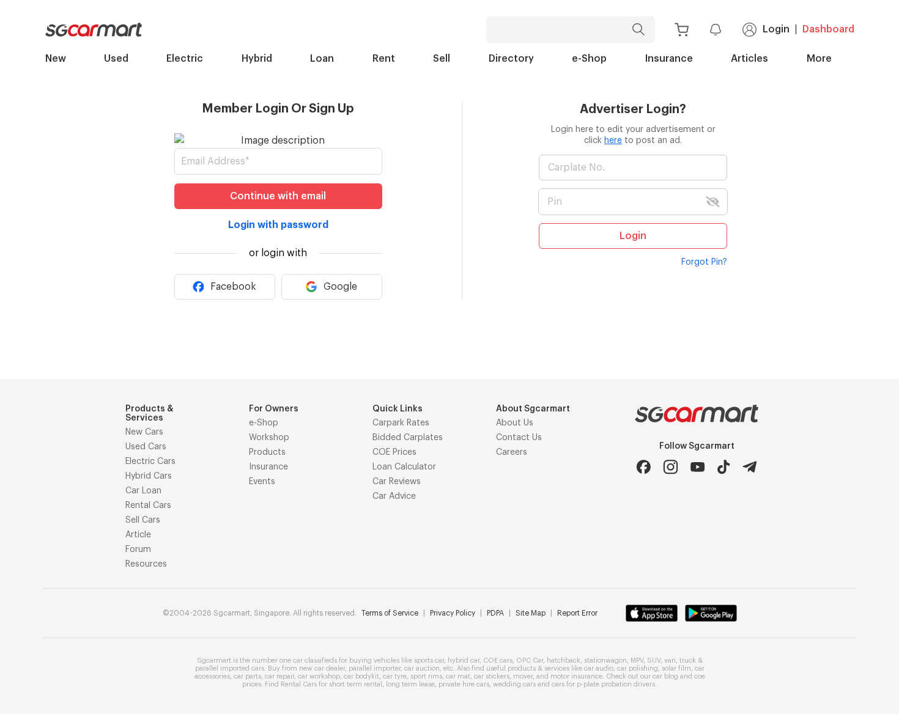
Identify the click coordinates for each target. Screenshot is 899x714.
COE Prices (394, 452)
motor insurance (576, 676)
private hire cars (463, 684)
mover (523, 676)
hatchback (563, 660)
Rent (383, 59)
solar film (676, 668)
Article (138, 535)
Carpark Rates (400, 423)
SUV (653, 660)
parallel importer (375, 668)
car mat (458, 676)
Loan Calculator (404, 467)
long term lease (410, 684)
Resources (146, 564)
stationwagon (605, 660)
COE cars (497, 660)
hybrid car (463, 660)
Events (262, 481)
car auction (422, 668)
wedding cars (514, 684)
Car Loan (143, 491)
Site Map (531, 613)
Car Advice (394, 496)
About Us (514, 423)
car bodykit (361, 676)
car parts (247, 676)
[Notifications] (715, 29)
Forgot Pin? (704, 262)
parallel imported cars (229, 668)
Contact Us (519, 437)
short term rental (355, 684)
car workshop (319, 676)
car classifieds (315, 660)
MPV (637, 660)
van (670, 660)
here (613, 140)
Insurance (669, 59)
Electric (184, 59)
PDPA (495, 613)
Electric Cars (150, 461)
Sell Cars (142, 520)
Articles (749, 59)
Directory (511, 59)
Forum (138, 549)
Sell (441, 59)
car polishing (637, 668)
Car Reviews (396, 481)
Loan (322, 59)
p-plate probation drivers (616, 684)
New (55, 59)
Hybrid (257, 59)
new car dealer (322, 668)
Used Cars (145, 447)
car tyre (395, 676)
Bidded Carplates (407, 437)
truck (687, 660)
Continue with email (278, 196)
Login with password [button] (278, 225)
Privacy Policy (452, 613)
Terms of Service (389, 613)
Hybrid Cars (148, 476)
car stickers (491, 676)
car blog (665, 676)
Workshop (269, 437)
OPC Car (529, 660)
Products (267, 452)
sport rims (426, 676)
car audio (598, 668)
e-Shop (589, 59)
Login (776, 29)
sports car (429, 660)
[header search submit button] (641, 30)
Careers (511, 452)
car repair (279, 676)
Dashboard (828, 29)
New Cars (144, 432)
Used (116, 59)
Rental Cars (148, 505)
